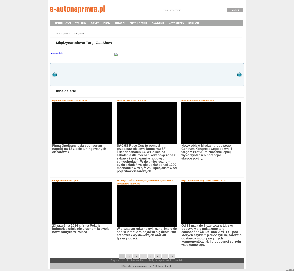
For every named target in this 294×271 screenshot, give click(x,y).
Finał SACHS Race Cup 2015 (131, 100)
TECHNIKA (81, 23)
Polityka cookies (136, 260)
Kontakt (179, 260)
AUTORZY (120, 23)
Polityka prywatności (160, 260)
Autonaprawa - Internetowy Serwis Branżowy (77, 10)
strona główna (63, 33)
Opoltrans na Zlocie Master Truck (69, 100)
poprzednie (57, 53)
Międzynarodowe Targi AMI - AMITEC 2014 (203, 180)
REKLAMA (193, 23)
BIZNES (95, 23)
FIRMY (106, 23)
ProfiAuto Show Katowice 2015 (197, 100)
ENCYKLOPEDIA (138, 23)
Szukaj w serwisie (171, 10)
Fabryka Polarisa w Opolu (65, 180)
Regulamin (117, 260)
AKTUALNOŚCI (63, 23)
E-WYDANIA (158, 23)
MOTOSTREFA (176, 23)
